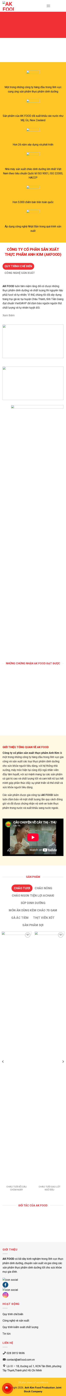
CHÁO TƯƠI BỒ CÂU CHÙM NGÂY (16, 1188)
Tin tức (7, 1333)
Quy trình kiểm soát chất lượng (20, 1327)
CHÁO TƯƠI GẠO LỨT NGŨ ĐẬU (49, 1188)
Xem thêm (9, 315)
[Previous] (3, 1062)
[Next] (63, 1062)
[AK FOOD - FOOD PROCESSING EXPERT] (13, 6)
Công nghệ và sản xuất (16, 1320)
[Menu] (48, 6)
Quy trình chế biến (13, 1314)
